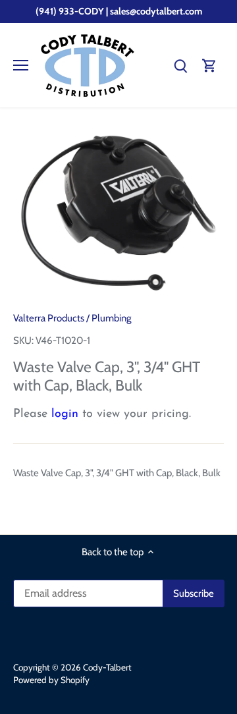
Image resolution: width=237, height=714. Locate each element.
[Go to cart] (209, 65)
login (64, 414)
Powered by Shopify (51, 679)
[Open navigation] (20, 65)
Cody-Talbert (107, 667)
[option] (118, 214)
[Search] (180, 65)
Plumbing (111, 318)
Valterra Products (48, 318)
